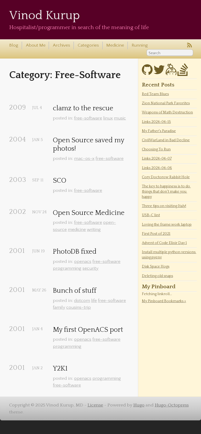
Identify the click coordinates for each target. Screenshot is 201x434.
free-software (88, 118)
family (59, 307)
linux (108, 118)
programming (67, 268)
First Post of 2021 (156, 234)
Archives (61, 45)
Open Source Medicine (89, 213)
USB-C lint (151, 215)
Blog (13, 45)
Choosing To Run (156, 149)
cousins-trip (78, 307)
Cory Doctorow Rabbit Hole (166, 177)
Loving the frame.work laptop (167, 225)
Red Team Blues (155, 94)
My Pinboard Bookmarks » (164, 301)
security (90, 268)
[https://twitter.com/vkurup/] (159, 73)
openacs (82, 261)
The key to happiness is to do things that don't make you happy (166, 191)
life (94, 300)
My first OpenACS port (88, 330)
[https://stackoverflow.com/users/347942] (182, 73)
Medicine (115, 45)
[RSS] (189, 46)
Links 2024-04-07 (157, 158)
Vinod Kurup (44, 15)
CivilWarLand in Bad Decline (166, 140)
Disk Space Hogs (155, 266)
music (120, 118)
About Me (36, 45)
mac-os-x (84, 158)
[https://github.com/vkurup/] (147, 73)
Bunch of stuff (74, 291)
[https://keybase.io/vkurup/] (171, 73)
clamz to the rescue (83, 108)
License (95, 405)
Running (140, 45)
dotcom (82, 300)
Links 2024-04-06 (157, 168)
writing (94, 229)
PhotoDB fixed (75, 252)
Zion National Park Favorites (166, 103)
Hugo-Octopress (172, 405)
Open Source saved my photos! (89, 145)
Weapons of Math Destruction (167, 112)
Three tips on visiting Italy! (164, 206)
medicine (77, 229)
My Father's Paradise (159, 131)
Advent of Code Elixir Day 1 (164, 243)
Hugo (138, 405)
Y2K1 (60, 368)
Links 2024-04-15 (156, 122)
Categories (88, 45)
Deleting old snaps (157, 276)
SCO (59, 181)
